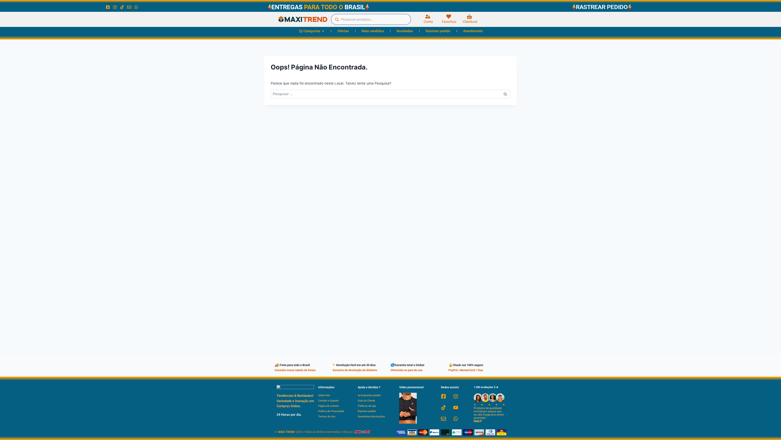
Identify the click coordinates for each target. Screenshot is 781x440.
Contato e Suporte (328, 400)
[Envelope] (129, 7)
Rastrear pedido (367, 411)
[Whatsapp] (136, 7)
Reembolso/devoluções (371, 416)
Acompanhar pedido (369, 395)
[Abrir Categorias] (323, 31)
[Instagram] (115, 7)
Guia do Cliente (366, 400)
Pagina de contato (328, 405)
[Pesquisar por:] (390, 94)
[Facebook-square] (108, 7)
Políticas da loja (367, 405)
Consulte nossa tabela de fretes (295, 370)
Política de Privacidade (331, 411)
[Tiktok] (122, 7)
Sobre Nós (324, 395)
